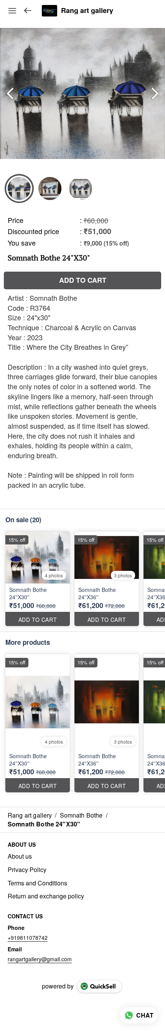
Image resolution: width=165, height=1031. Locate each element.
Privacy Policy (27, 869)
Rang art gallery (87, 11)
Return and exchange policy (46, 896)
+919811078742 (28, 937)
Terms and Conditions (37, 883)
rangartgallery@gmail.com (40, 959)
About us (20, 856)
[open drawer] (12, 10)
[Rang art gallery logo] (49, 10)
